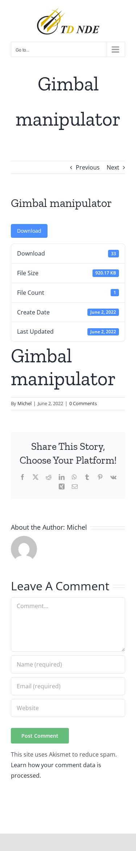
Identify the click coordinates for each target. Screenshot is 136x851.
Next (113, 167)
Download (29, 230)
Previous (88, 167)
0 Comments (83, 403)
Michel (24, 403)
